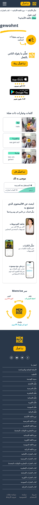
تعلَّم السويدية (32, 407)
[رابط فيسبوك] (27, 357)
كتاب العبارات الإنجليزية (28, 468)
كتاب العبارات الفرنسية (29, 459)
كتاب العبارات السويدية (29, 482)
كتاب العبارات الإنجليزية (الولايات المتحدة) (22, 463)
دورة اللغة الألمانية (18, 10)
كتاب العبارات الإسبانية (29, 473)
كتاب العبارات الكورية (29, 477)
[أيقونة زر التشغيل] (29, 124)
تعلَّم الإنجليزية (32, 393)
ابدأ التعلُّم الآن (19, 172)
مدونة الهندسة (32, 379)
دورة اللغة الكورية (30, 440)
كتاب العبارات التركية (29, 487)
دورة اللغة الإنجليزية (30, 426)
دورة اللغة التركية (31, 449)
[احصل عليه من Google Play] (19, 92)
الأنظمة (34, 374)
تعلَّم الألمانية (32, 10)
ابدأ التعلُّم (25, 3)
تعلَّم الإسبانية (32, 398)
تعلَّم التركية (32, 412)
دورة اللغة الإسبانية (30, 435)
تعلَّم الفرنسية (32, 388)
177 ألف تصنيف (19, 86)
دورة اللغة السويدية (30, 444)
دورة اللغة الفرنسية (30, 421)
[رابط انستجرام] (11, 357)
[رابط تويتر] (22, 357)
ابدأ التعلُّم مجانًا (19, 63)
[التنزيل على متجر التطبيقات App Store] (19, 79)
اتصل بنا (34, 365)
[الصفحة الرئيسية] (32, 55)
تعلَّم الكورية (32, 402)
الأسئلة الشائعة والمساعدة (28, 369)
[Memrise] (34, 3)
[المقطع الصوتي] (31, 40)
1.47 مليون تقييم (19, 99)
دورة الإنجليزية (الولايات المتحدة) (26, 430)
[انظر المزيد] (4, 3)
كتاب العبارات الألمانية (29, 454)
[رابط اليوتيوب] (17, 357)
